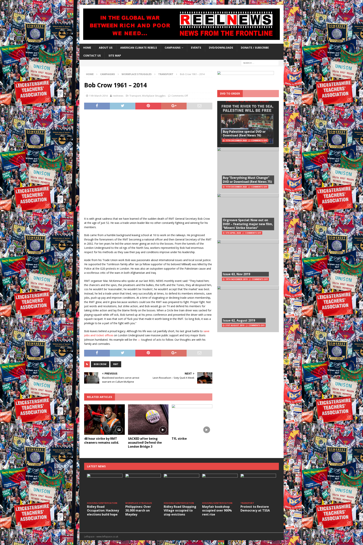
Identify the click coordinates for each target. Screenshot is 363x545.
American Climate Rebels (138, 47)
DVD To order (230, 93)
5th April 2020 (233, 233)
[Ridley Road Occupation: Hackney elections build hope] (105, 487)
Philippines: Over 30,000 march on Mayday (138, 511)
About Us (105, 47)
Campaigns (107, 74)
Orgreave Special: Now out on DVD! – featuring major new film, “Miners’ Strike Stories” (248, 224)
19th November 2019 (236, 279)
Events (196, 47)
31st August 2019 (235, 325)
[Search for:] (260, 62)
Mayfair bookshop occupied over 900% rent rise (217, 511)
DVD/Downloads (221, 47)
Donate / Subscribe (255, 47)
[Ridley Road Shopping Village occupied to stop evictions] (181, 487)
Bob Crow (100, 364)
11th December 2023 (236, 140)
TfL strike (179, 438)
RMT (115, 364)
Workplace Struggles (137, 74)
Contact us (92, 55)
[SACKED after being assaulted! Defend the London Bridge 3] (148, 419)
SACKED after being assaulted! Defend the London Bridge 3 (145, 442)
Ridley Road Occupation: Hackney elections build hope (103, 511)
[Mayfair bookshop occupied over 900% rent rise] (220, 487)
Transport (135, 95)
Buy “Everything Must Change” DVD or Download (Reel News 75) (247, 180)
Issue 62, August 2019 (239, 320)
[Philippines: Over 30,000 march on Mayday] (143, 487)
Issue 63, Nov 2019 (236, 274)
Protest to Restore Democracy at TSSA (255, 509)
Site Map (115, 55)
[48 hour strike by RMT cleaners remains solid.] (104, 419)
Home (87, 47)
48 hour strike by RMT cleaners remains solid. (101, 440)
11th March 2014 (98, 95)
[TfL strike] (192, 419)
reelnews (118, 95)
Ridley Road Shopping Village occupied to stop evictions (180, 511)
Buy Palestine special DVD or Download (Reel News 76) (244, 133)
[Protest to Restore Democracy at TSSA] (258, 487)
